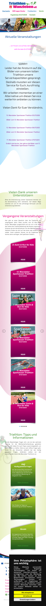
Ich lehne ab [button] (27, 596)
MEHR (23, 259)
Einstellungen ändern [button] (27, 599)
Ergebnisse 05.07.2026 (19, 15)
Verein (41, 11)
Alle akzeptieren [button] (28, 592)
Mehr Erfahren (23, 482)
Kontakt (32, 15)
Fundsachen (32, 11)
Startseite (6, 11)
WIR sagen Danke (18, 11)
